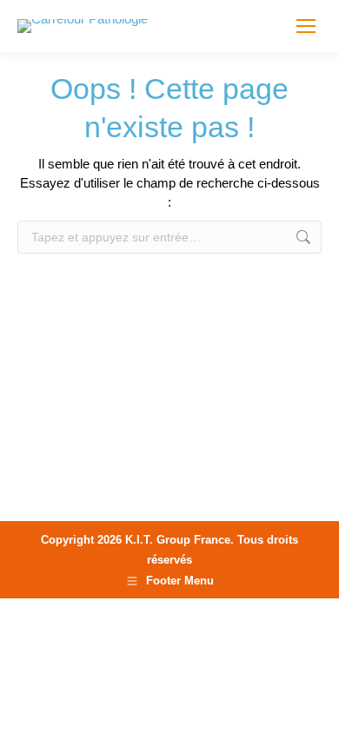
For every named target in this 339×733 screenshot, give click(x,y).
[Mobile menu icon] (306, 26)
